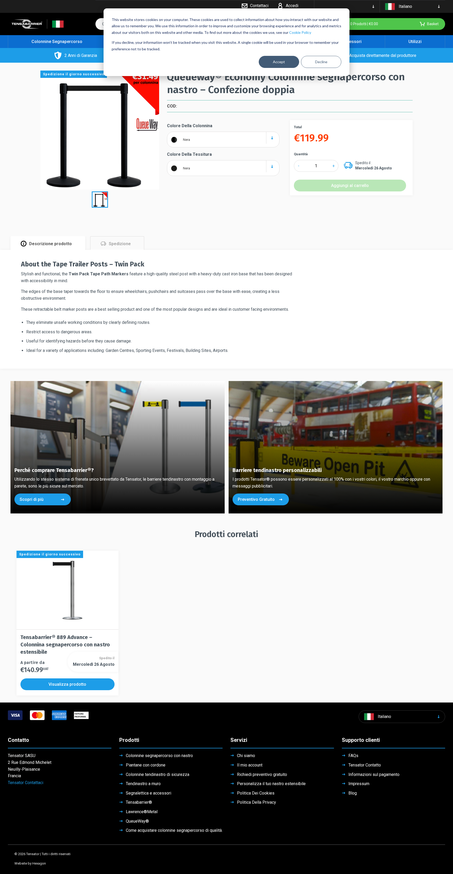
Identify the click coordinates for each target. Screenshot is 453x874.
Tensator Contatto (364, 765)
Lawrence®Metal (142, 811)
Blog (352, 793)
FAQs (353, 755)
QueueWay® (137, 821)
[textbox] (223, 139)
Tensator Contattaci (25, 782)
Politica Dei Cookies (255, 793)
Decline (321, 62)
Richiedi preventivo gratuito (262, 774)
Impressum (358, 783)
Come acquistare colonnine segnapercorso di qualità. (174, 830)
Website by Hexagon (30, 863)
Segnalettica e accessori (148, 793)
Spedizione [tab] (120, 243)
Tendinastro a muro (143, 783)
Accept (279, 62)
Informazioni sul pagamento (374, 774)
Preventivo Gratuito (256, 499)
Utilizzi (415, 41)
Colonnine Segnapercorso (56, 41)
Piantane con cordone (145, 765)
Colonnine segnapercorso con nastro (159, 755)
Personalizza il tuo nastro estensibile (271, 783)
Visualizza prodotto (67, 684)
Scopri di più (32, 499)
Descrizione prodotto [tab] (50, 243)
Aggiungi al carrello (350, 185)
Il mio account (249, 765)
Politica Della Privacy (256, 802)
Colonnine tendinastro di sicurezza (157, 774)
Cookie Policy (300, 32)
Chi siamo (246, 755)
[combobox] (223, 137)
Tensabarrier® (139, 802)
